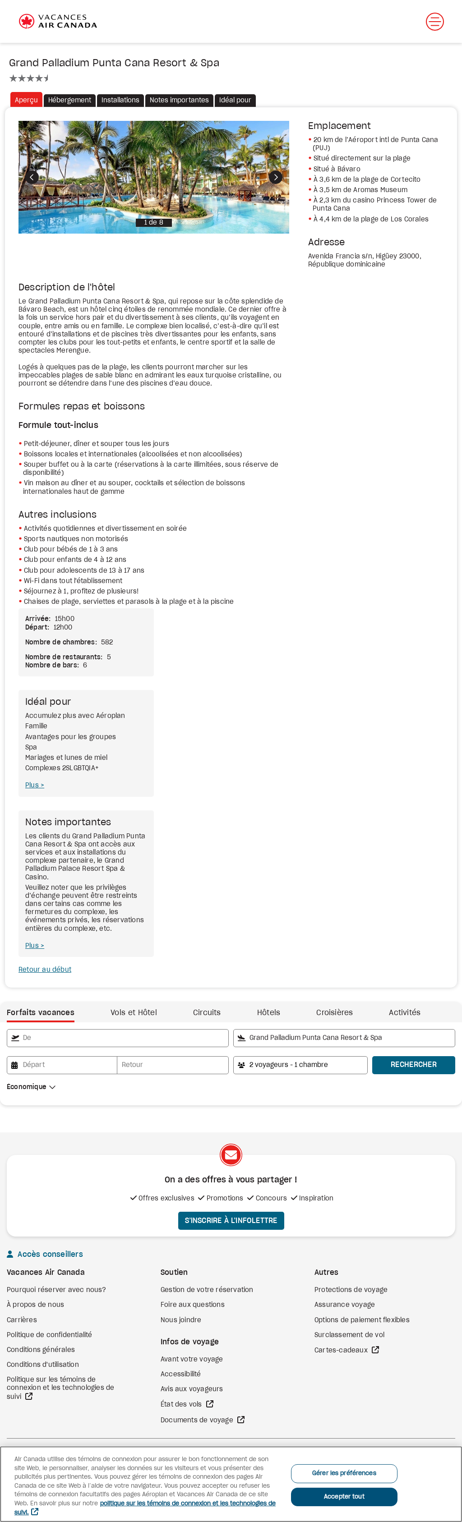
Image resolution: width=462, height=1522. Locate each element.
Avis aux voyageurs (192, 1389)
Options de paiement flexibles (362, 1320)
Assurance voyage (344, 1305)
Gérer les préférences (344, 1473)
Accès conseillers (49, 1254)
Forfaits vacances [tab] (40, 1012)
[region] (231, 1484)
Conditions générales (41, 1350)
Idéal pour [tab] (235, 100)
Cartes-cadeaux (342, 1350)
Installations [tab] (120, 100)
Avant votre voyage (192, 1359)
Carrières (22, 1320)
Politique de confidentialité (49, 1335)
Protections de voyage (351, 1290)
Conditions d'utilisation (43, 1365)
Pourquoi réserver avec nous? (56, 1290)
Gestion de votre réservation (207, 1290)
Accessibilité (181, 1374)
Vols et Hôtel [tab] (134, 1012)
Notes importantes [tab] (179, 100)
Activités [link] (404, 1012)
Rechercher (414, 1064)
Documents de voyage (198, 1420)
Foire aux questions (193, 1305)
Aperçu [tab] (26, 100)
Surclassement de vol (349, 1335)
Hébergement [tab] (69, 100)
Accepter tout (344, 1497)
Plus (33, 785)
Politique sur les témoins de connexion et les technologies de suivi (60, 1388)
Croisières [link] (334, 1012)
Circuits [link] (207, 1012)
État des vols (182, 1405)
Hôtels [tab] (269, 1012)
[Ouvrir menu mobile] (435, 22)
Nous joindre (181, 1320)
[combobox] (118, 1038)
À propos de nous (35, 1305)
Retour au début (44, 970)
